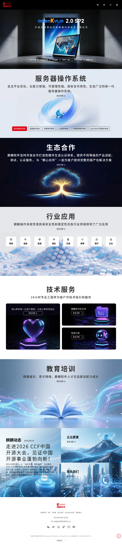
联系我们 (79, 512)
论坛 (49, 512)
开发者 (54, 512)
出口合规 (60, 512)
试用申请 (43, 512)
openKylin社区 (69, 512)
